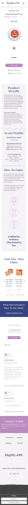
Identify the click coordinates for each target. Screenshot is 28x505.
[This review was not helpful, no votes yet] (22, 386)
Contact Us (9, 437)
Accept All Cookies (14, 502)
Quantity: (14, 57)
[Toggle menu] (2, 3)
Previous (4, 281)
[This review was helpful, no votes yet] (19, 386)
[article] (9, 283)
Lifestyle (8, 443)
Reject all (14, 499)
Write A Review (14, 337)
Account (20, 443)
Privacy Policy (20, 484)
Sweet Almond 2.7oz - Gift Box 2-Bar (19, 281)
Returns (19, 437)
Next (24, 281)
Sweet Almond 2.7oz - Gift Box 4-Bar (9, 281)
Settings (14, 495)
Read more (7, 379)
